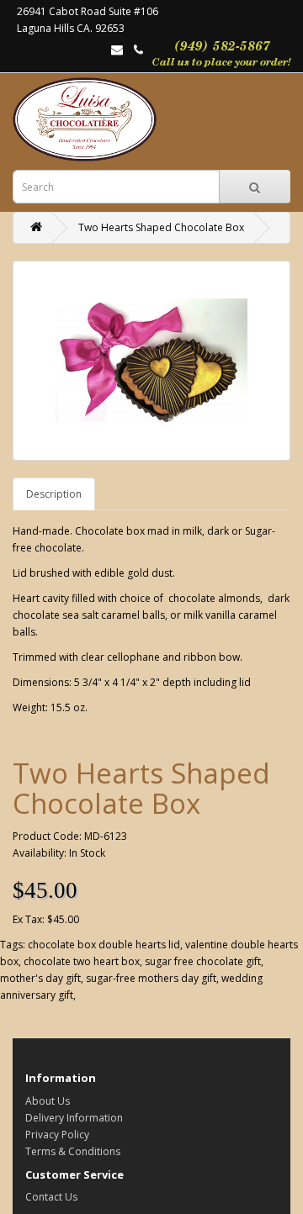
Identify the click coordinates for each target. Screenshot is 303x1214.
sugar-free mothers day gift (151, 978)
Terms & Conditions (72, 1151)
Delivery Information (74, 1118)
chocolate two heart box (82, 961)
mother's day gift (40, 978)
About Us (47, 1101)
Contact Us (51, 1197)
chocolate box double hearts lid (104, 944)
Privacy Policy (57, 1134)
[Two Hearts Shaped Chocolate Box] (151, 361)
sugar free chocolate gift (203, 961)
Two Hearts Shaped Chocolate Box (161, 227)
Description (54, 494)
